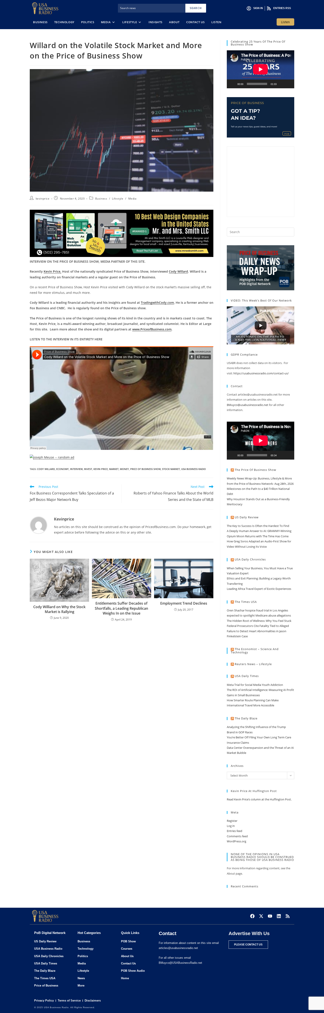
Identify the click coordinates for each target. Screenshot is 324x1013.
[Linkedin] (278, 916)
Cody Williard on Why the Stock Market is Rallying (59, 609)
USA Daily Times (247, 676)
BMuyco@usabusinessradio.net (247, 405)
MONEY (124, 469)
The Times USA (246, 602)
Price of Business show (145, 469)
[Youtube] (270, 916)
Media (132, 198)
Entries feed (234, 831)
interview (76, 469)
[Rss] (287, 916)
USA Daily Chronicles (250, 559)
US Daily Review (247, 517)
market (114, 469)
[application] (260, 69)
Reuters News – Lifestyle (253, 664)
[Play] (232, 84)
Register (232, 821)
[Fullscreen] (288, 84)
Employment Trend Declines (183, 603)
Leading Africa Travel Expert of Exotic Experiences (259, 589)
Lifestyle (117, 198)
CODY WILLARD (46, 469)
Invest (88, 469)
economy (62, 469)
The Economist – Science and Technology (255, 650)
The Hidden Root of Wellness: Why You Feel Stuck (259, 621)
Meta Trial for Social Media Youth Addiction (255, 685)
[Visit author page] (38, 525)
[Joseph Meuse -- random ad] (52, 457)
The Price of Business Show (255, 470)
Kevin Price (100, 469)
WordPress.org (236, 841)
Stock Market (171, 469)
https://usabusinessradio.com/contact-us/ (261, 373)
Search (196, 8)
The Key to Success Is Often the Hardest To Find (258, 526)
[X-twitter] (261, 916)
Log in (231, 826)
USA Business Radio (193, 469)
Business (101, 198)
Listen (285, 22)
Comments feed (237, 836)
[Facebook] (252, 916)
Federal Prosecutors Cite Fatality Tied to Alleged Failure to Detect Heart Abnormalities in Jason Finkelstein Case (258, 631)
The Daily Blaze (246, 718)
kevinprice (43, 198)
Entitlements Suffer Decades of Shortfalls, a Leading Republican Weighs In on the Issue (121, 608)
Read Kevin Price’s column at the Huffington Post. (259, 799)
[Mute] (281, 84)
